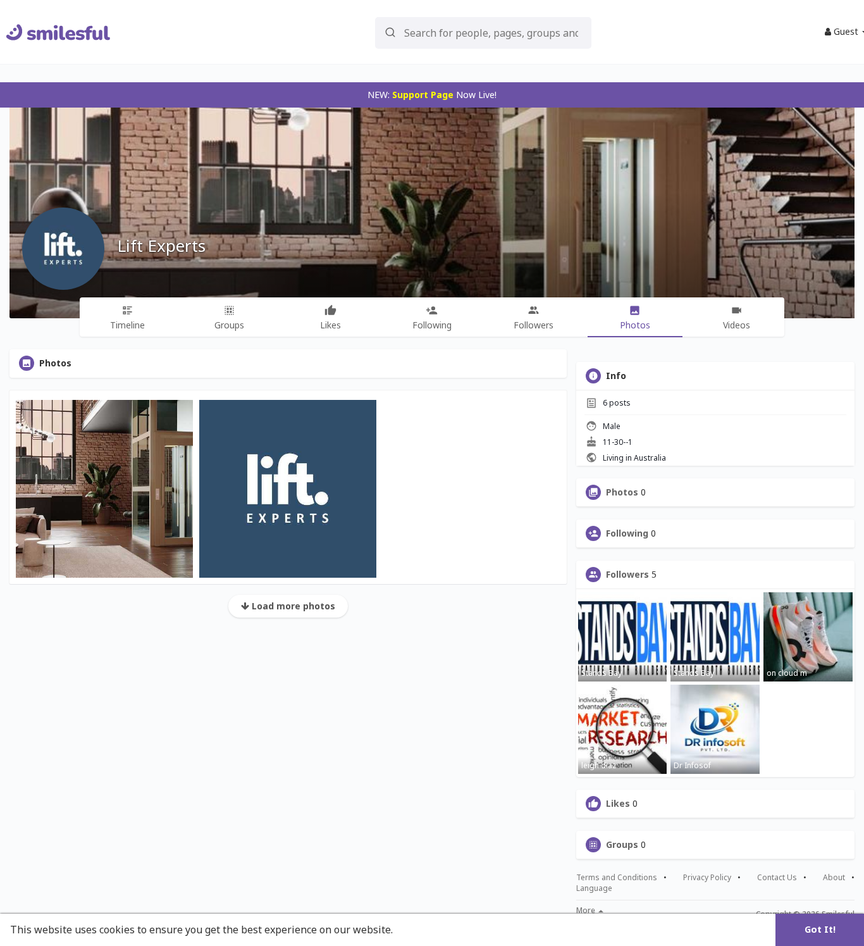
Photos (622, 492)
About (834, 877)
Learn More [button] (425, 930)
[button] (483, 32)
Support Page (423, 95)
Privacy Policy (707, 877)
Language (594, 888)
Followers (627, 574)
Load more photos (292, 606)
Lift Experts (161, 245)
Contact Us (777, 877)
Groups (622, 845)
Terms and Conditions (616, 877)
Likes (618, 804)
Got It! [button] (820, 929)
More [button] (586, 910)
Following (627, 533)
